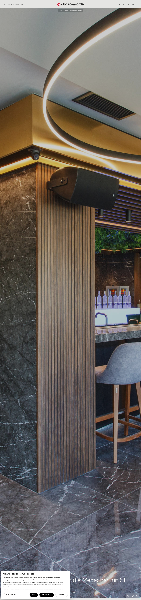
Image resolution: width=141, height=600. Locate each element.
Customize (46, 595)
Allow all (61, 595)
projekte (66, 10)
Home (60, 10)
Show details (11, 595)
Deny (33, 595)
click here (50, 589)
